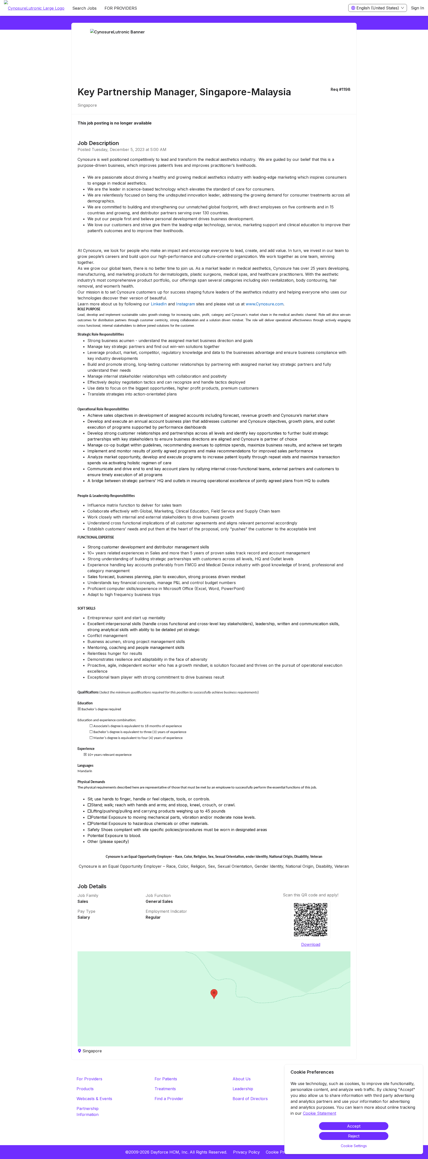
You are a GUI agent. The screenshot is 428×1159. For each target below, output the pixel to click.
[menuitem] (34, 8)
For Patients (166, 1078)
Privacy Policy (246, 1152)
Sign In (417, 7)
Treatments (165, 1088)
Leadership (243, 1088)
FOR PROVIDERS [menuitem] (121, 8)
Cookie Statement (319, 1113)
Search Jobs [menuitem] (84, 8)
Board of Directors (250, 1098)
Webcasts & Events (94, 1098)
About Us (242, 1078)
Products (85, 1088)
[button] (214, 998)
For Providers (89, 1078)
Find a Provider (169, 1098)
